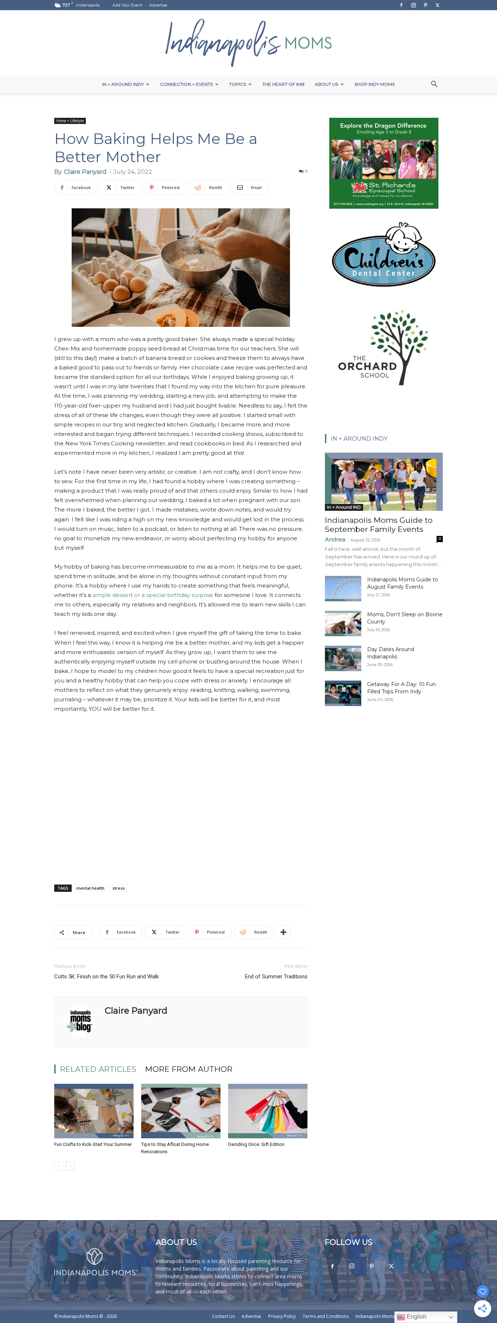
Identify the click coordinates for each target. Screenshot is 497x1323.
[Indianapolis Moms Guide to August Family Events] (343, 588)
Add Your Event (127, 5)
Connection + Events (186, 84)
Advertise (158, 5)
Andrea (335, 539)
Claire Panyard (85, 171)
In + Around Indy (123, 84)
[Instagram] (413, 5)
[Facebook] (401, 5)
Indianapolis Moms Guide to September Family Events (379, 525)
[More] (283, 932)
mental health (90, 888)
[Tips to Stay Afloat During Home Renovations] (180, 1111)
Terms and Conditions (326, 1316)
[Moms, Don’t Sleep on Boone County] (343, 623)
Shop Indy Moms (374, 84)
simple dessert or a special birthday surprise (152, 595)
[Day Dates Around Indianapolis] (343, 658)
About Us (326, 84)
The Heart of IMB (283, 84)
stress (118, 888)
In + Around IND (344, 507)
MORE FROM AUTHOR (188, 1069)
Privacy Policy (282, 1316)
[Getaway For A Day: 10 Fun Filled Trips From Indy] (343, 693)
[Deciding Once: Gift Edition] (267, 1111)
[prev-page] (58, 1166)
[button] (434, 84)
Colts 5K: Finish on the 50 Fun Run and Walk (106, 976)
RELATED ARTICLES (98, 1069)
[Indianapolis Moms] (248, 43)
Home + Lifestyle (70, 120)
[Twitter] (437, 5)
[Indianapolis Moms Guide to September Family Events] (384, 482)
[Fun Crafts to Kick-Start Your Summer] (94, 1111)
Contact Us (223, 1316)
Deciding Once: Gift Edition (256, 1144)
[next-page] (70, 1166)
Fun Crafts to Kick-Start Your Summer (93, 1144)
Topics (237, 84)
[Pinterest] (425, 5)
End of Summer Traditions (276, 976)
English (415, 1317)
